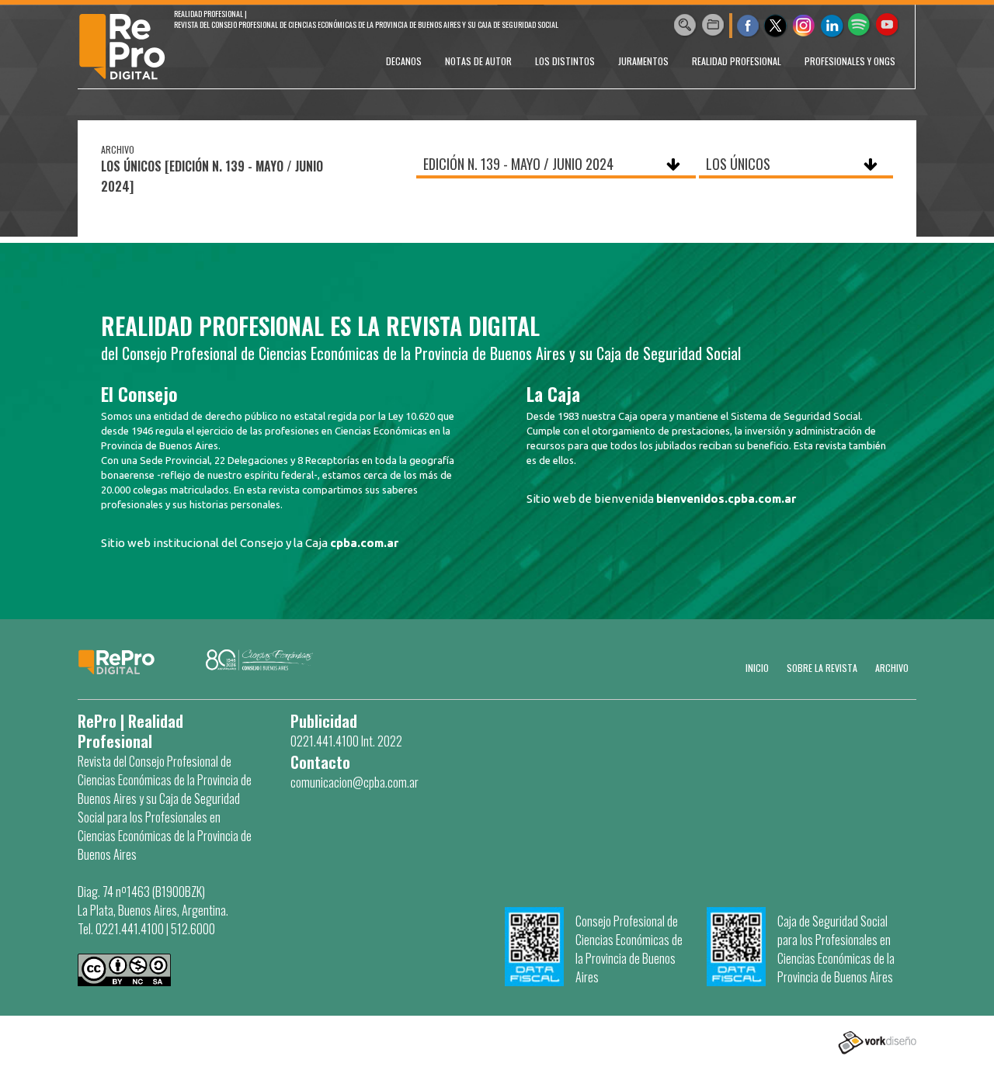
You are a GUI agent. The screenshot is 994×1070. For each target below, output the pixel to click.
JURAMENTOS (643, 61)
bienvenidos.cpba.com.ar (726, 498)
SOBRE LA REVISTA (822, 667)
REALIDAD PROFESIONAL (736, 61)
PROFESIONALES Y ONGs (850, 61)
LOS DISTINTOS (565, 61)
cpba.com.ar (364, 542)
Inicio (757, 667)
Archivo (892, 667)
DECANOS (404, 61)
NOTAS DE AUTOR (478, 61)
